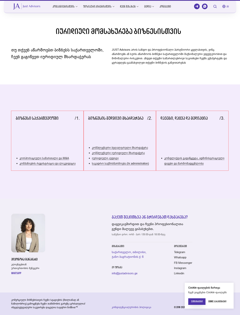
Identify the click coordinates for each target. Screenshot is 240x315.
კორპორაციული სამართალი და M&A (44, 158)
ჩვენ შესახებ (128, 6)
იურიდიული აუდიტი (105, 158)
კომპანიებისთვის (63, 6)
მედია (147, 6)
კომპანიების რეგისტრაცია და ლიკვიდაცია (48, 163)
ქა (227, 6)
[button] (215, 6)
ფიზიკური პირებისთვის (97, 6)
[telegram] (197, 6)
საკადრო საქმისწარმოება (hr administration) (120, 163)
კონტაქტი (165, 6)
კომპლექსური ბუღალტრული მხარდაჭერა (120, 147)
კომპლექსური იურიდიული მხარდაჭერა (118, 152)
